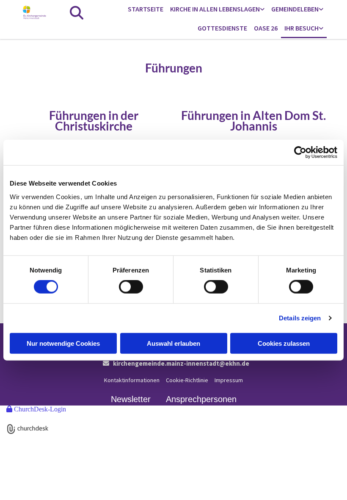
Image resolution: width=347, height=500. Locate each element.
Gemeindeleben (295, 9)
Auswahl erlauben (173, 343)
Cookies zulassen (284, 343)
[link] (217, 9)
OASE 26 (266, 28)
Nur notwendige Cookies (63, 343)
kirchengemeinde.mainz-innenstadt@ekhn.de (181, 363)
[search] (76, 12)
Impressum (229, 380)
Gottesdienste (222, 28)
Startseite (145, 9)
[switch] (131, 287)
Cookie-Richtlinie (187, 380)
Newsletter (131, 399)
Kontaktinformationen (132, 380)
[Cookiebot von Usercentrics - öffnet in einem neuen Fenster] (300, 152)
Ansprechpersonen (201, 399)
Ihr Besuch (301, 28)
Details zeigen (300, 318)
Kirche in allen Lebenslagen (215, 9)
